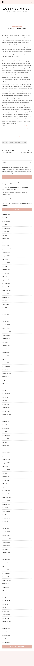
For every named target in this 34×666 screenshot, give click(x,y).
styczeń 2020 (5, 487)
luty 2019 (4, 525)
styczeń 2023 (5, 362)
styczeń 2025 (5, 280)
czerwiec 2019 (6, 511)
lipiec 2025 (5, 259)
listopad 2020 (5, 452)
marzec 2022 (5, 397)
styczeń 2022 (5, 404)
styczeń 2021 (5, 445)
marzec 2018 (5, 563)
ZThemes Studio (27, 659)
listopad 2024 (5, 287)
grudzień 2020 (6, 449)
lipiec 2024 (5, 300)
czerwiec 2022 (6, 387)
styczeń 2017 (5, 611)
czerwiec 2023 (6, 345)
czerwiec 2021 (6, 428)
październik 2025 (6, 249)
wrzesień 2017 (6, 583)
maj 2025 (4, 266)
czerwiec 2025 (6, 262)
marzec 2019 (5, 521)
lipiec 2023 (5, 342)
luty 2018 (4, 566)
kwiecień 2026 (6, 228)
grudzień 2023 (6, 324)
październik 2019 (6, 497)
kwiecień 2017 (6, 601)
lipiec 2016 (5, 632)
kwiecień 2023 (6, 352)
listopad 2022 (5, 369)
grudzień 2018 (6, 532)
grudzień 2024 (6, 283)
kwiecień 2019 (6, 518)
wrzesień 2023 (6, 335)
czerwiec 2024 (6, 304)
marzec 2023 (5, 356)
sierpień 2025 (6, 255)
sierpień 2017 (6, 587)
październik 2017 (6, 580)
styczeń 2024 (5, 321)
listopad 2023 (5, 328)
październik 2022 (6, 373)
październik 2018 (6, 538)
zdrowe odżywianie (15, 142)
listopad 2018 (5, 535)
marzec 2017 (5, 604)
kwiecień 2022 (6, 393)
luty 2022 (4, 400)
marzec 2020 (5, 480)
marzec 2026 (5, 231)
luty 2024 (4, 318)
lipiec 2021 (5, 425)
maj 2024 (4, 307)
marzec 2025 (5, 273)
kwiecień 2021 (6, 435)
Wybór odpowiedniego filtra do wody (26, 152)
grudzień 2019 (6, 490)
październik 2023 (6, 331)
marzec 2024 (5, 314)
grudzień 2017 (6, 573)
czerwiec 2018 (6, 552)
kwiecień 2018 (6, 559)
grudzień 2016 (6, 614)
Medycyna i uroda (17, 26)
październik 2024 (6, 290)
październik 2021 (6, 414)
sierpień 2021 (6, 421)
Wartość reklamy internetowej (8, 151)
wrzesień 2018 (6, 542)
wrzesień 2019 (6, 500)
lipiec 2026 (5, 218)
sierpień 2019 (6, 504)
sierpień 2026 (6, 214)
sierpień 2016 (6, 628)
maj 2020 (4, 473)
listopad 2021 (5, 411)
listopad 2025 (5, 245)
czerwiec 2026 (6, 221)
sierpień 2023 (6, 338)
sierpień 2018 (6, 545)
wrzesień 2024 (6, 293)
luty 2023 (4, 359)
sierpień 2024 (6, 297)
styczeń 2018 (5, 569)
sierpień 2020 (6, 463)
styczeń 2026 (5, 238)
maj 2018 (4, 556)
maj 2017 (4, 597)
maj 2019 (4, 514)
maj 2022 (4, 390)
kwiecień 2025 (6, 269)
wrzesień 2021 (6, 418)
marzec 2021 (5, 438)
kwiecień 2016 (6, 642)
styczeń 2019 (5, 528)
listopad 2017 (5, 576)
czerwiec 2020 (6, 469)
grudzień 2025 (6, 242)
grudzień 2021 (6, 407)
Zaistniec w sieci (17, 8)
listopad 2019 (5, 494)
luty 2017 (4, 607)
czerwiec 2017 (6, 594)
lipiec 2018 (5, 549)
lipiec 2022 (5, 383)
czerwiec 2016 (6, 635)
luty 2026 (4, 235)
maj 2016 (4, 638)
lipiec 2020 (5, 466)
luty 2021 (4, 442)
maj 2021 (4, 431)
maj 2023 (4, 349)
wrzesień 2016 (6, 625)
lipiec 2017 (5, 590)
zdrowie (24, 142)
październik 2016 (6, 621)
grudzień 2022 (6, 366)
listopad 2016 (5, 618)
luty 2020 (4, 483)
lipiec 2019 (5, 507)
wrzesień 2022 (6, 376)
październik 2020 (6, 456)
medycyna (5, 142)
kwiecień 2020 (6, 476)
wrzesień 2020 (6, 459)
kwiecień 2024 (6, 311)
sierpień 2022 (6, 380)
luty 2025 (4, 276)
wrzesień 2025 (6, 252)
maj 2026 (4, 224)
